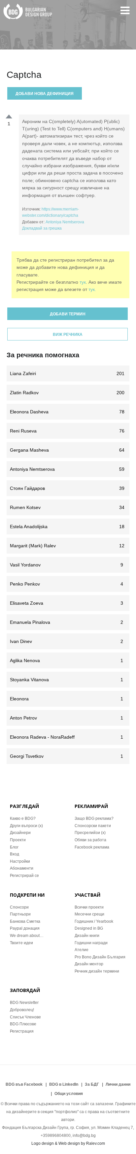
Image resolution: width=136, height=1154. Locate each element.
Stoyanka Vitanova (66, 679)
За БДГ (92, 1084)
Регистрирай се (24, 875)
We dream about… (27, 935)
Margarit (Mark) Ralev (67, 545)
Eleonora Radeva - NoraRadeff (66, 737)
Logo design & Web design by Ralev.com (68, 1143)
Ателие (81, 949)
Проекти (18, 840)
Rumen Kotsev (67, 507)
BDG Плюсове (23, 1024)
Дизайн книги (87, 935)
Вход (14, 854)
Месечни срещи (89, 914)
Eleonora (66, 698)
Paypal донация (25, 928)
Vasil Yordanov (66, 564)
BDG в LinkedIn (63, 1084)
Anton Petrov (66, 718)
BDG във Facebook (24, 1084)
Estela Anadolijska (67, 526)
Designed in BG (89, 928)
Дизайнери (20, 832)
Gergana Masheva (67, 450)
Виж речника (68, 334)
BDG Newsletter (24, 1002)
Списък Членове (25, 1017)
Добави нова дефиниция (45, 93)
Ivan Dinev (66, 641)
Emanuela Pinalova (66, 622)
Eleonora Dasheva (67, 411)
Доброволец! (22, 1010)
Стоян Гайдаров (67, 488)
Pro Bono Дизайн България (100, 957)
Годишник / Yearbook (94, 921)
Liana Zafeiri (67, 373)
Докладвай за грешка (42, 228)
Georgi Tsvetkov (66, 756)
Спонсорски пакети (93, 825)
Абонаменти (21, 868)
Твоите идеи (21, 943)
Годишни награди (91, 943)
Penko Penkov (66, 584)
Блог (14, 847)
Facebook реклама (92, 847)
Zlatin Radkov (67, 392)
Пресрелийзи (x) (90, 832)
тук (83, 282)
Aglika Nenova (66, 660)
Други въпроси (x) (26, 825)
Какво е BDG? (23, 818)
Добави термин (67, 314)
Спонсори (19, 907)
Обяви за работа (90, 840)
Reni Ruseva (67, 430)
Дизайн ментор (89, 964)
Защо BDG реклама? (94, 818)
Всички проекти (89, 907)
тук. (92, 289)
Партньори (20, 914)
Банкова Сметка (25, 921)
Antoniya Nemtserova (65, 222)
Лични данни (118, 1084)
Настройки (20, 861)
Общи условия (68, 1093)
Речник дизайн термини (97, 971)
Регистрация (22, 1031)
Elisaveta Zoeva (66, 603)
